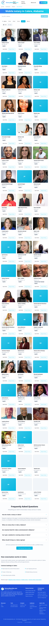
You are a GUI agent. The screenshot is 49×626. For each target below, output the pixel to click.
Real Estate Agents (42, 592)
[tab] (4, 25)
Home (3, 6)
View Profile (5, 49)
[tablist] (7, 24)
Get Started (43, 2)
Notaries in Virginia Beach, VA (42, 608)
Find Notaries (8, 6)
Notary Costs (22, 606)
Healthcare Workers (42, 594)
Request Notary (11, 49)
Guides (2, 606)
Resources (33, 2)
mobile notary (24, 579)
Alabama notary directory (14, 579)
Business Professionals (43, 595)
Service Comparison (42, 597)
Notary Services (23, 2)
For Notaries (32, 605)
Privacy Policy (19, 622)
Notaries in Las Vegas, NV (43, 605)
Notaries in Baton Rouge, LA (42, 611)
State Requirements (14, 605)
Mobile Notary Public (30, 592)
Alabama (13, 6)
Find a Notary (14, 2)
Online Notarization (30, 594)
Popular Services (29, 596)
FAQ (1, 605)
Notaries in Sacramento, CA (42, 613)
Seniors (31, 608)
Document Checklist (14, 606)
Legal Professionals (33, 606)
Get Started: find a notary (24, 548)
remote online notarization (34, 579)
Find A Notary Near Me (30, 590)
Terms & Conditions (28, 622)
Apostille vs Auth (23, 605)
